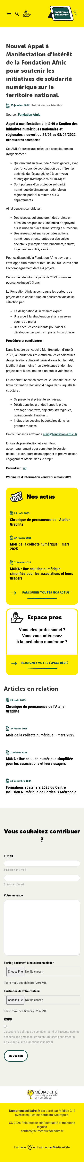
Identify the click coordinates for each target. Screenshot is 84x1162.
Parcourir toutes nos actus (45, 592)
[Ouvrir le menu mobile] (9, 13)
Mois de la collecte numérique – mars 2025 (40, 735)
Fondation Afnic (29, 114)
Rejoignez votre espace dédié (44, 663)
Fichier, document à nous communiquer (29, 963)
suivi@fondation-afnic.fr (60, 434)
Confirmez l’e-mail (14, 884)
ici (24, 468)
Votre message (13, 895)
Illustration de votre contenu (22, 991)
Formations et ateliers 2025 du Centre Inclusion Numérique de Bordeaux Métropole (41, 789)
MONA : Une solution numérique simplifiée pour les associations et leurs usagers (41, 574)
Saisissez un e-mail (15, 870)
